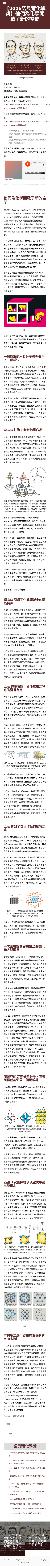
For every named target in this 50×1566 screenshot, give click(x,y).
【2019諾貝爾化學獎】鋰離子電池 (21, 1499)
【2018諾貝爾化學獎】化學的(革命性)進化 (24, 1504)
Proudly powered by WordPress (16, 1560)
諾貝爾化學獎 (19, 1416)
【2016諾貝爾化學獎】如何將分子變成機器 (24, 1513)
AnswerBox (25, 1562)
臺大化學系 (7, 184)
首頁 (10, 1434)
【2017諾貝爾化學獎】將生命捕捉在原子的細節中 (27, 1509)
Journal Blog (39, 1560)
